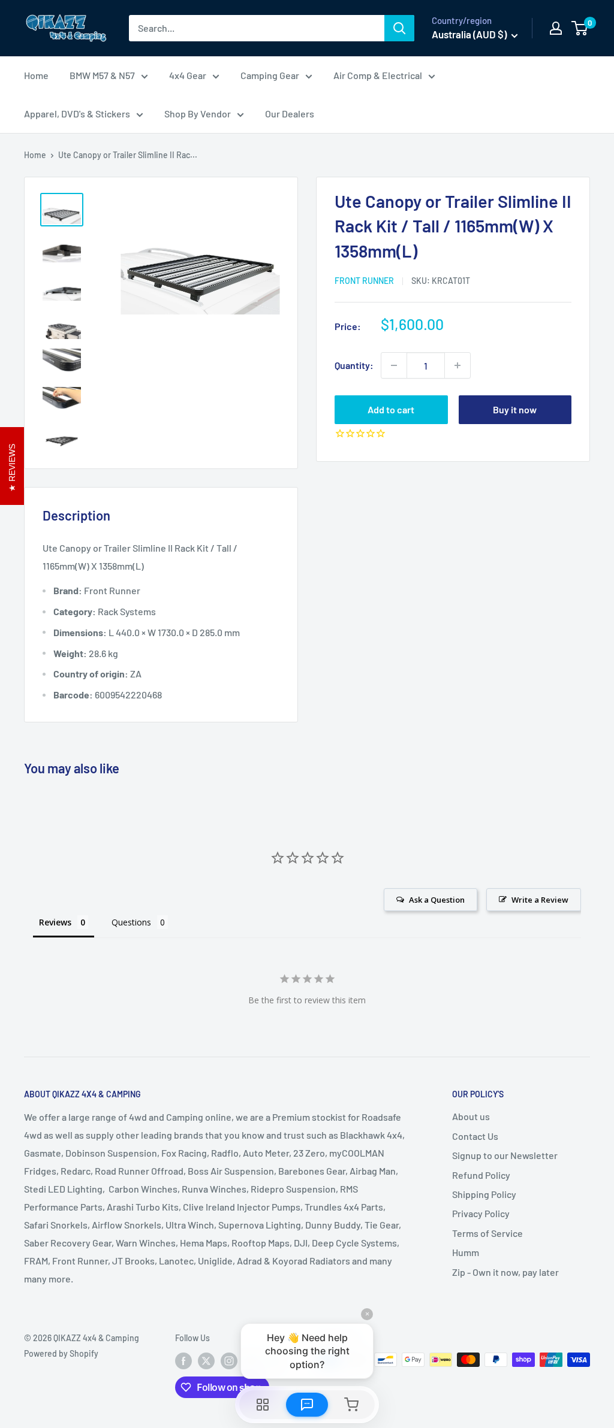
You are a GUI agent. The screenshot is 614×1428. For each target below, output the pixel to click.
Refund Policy (481, 1175)
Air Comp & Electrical (377, 75)
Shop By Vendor (197, 113)
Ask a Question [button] (437, 899)
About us (471, 1116)
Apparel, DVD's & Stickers (77, 113)
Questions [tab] (131, 922)
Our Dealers (289, 113)
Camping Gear (269, 75)
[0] (580, 28)
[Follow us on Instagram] (229, 1361)
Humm (465, 1252)
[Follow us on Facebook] (183, 1361)
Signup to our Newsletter (505, 1155)
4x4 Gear (187, 75)
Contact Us (475, 1136)
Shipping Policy (484, 1194)
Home (36, 75)
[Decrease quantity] (394, 365)
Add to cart (391, 409)
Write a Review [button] (539, 899)
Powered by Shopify (61, 1353)
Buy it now (515, 409)
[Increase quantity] (457, 365)
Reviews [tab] (55, 922)
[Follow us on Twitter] (206, 1361)
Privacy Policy (481, 1213)
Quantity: (354, 365)
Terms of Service (487, 1233)
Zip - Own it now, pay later (505, 1272)
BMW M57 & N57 (102, 75)
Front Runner (364, 281)
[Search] (399, 28)
